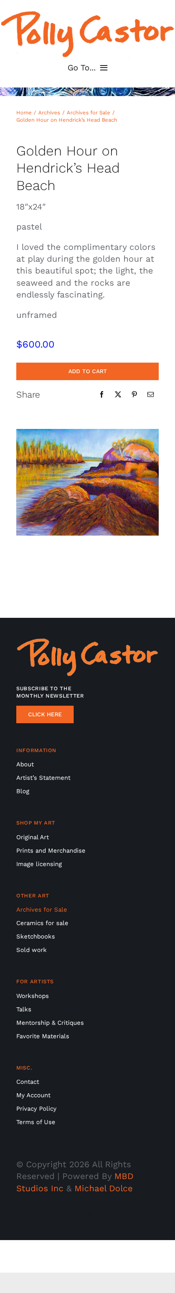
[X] (118, 394)
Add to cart (87, 371)
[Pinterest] (134, 394)
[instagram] (87, 1216)
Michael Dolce (103, 1188)
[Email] (150, 394)
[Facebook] (102, 394)
